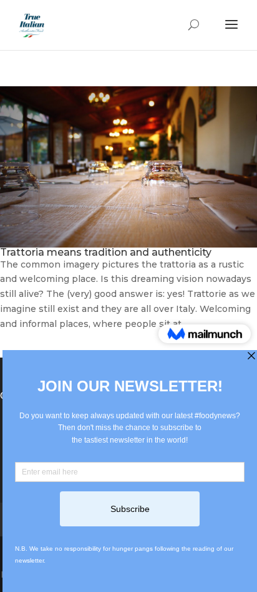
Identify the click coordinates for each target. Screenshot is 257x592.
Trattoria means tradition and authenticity (105, 252)
